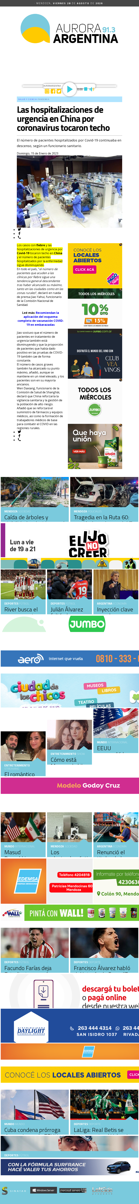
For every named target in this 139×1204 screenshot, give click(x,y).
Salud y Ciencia (27, 99)
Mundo (102, 742)
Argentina (104, 603)
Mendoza (80, 511)
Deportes (58, 603)
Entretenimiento (63, 754)
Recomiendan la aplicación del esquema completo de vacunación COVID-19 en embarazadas (41, 319)
